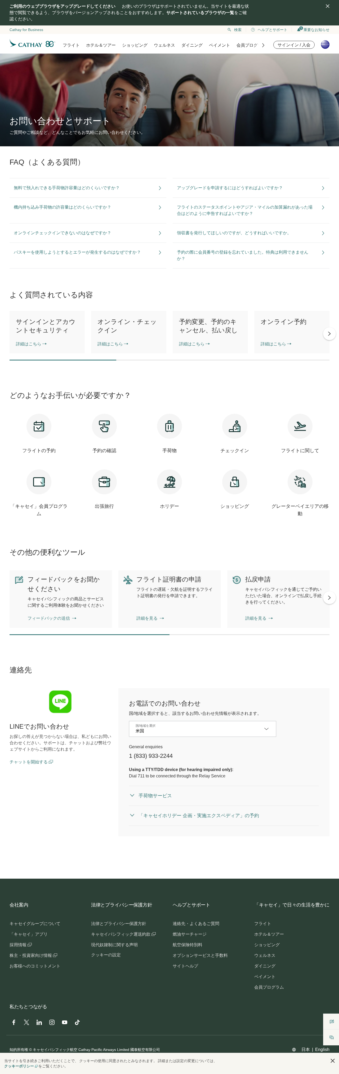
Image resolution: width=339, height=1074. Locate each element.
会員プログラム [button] (251, 45)
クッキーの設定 (106, 955)
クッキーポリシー (19, 1066)
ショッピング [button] (135, 45)
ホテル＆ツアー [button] (101, 45)
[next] (329, 333)
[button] (333, 1061)
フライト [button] (71, 45)
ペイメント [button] (219, 45)
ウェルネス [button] (164, 45)
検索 (238, 30)
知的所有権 (19, 1049)
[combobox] (199, 731)
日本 (305, 1049)
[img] (327, 6)
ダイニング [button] (192, 45)
